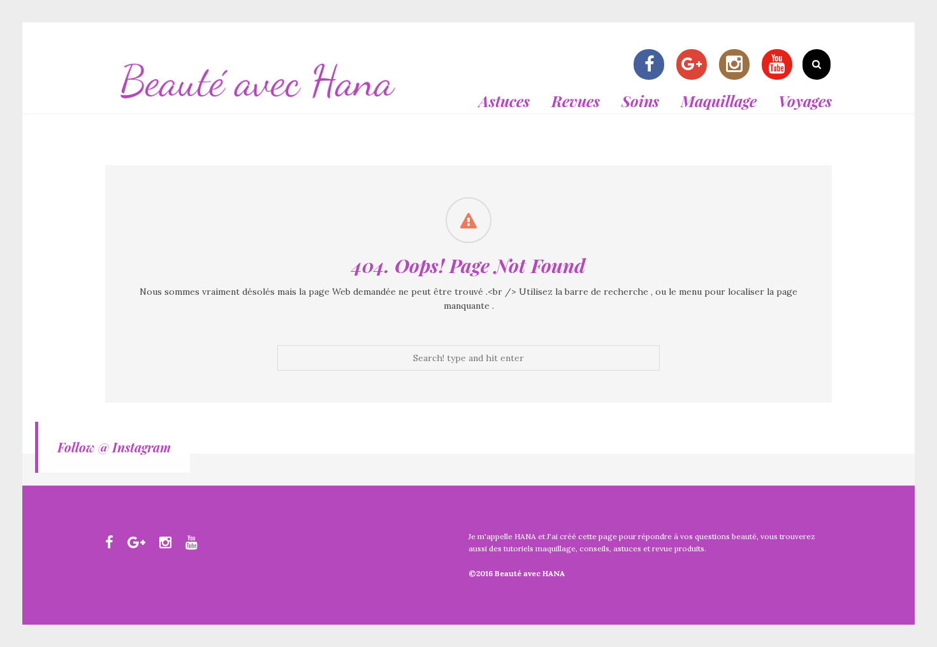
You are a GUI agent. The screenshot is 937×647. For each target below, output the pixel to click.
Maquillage (719, 101)
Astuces (504, 101)
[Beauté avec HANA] (258, 106)
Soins (640, 101)
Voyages (805, 101)
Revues (575, 101)
